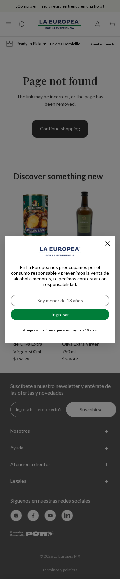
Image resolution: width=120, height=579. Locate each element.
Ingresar (60, 314)
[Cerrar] (107, 243)
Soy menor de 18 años (60, 300)
